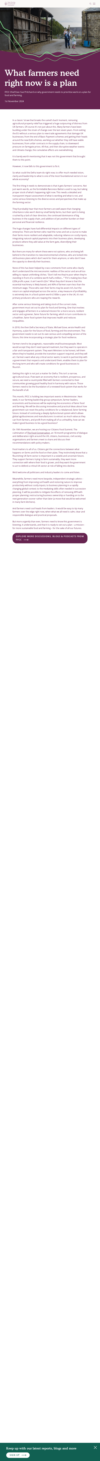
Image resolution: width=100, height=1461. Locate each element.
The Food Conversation (38, 432)
